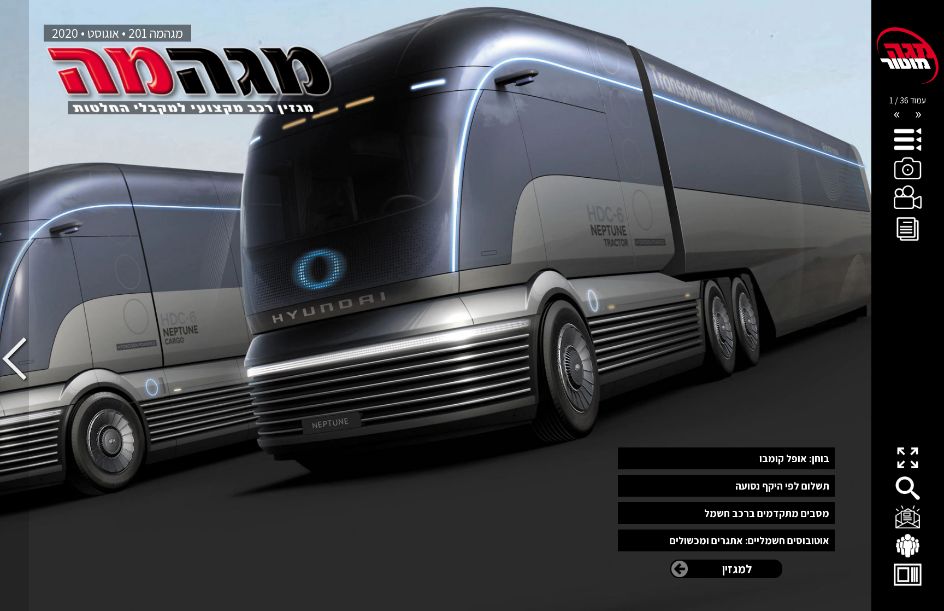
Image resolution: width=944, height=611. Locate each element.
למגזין (737, 569)
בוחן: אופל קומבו (794, 458)
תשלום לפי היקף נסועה (782, 485)
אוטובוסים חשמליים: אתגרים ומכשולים (749, 540)
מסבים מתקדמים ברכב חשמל (766, 513)
